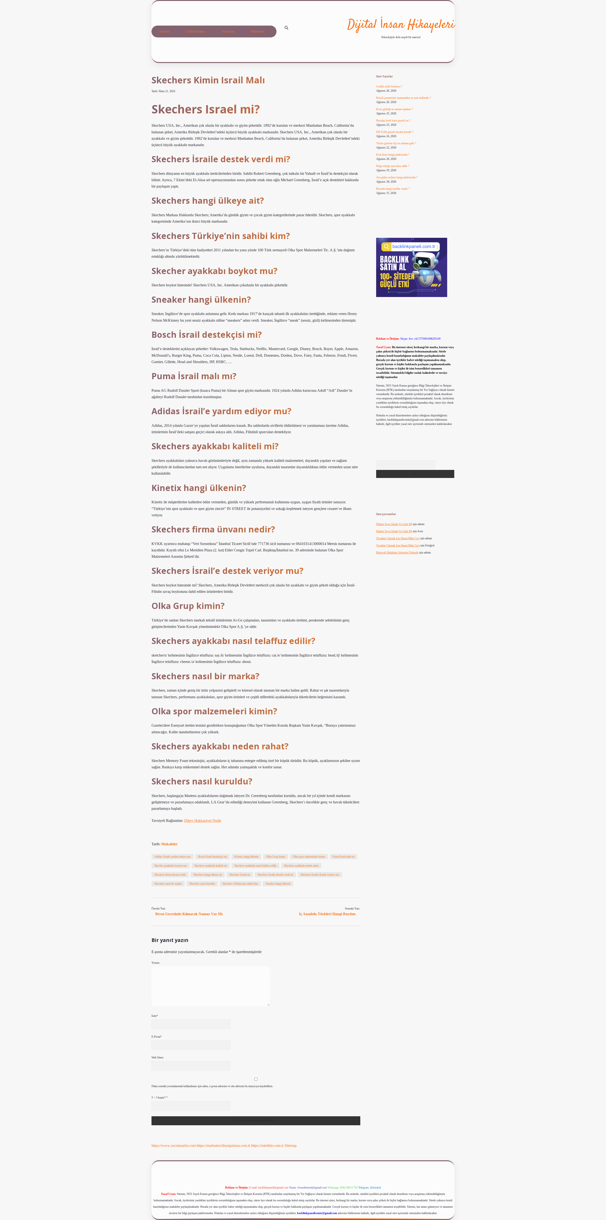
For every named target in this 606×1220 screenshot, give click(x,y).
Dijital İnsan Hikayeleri (400, 25)
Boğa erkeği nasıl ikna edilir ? (392, 166)
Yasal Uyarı (228, 31)
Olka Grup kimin (275, 856)
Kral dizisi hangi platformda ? (392, 154)
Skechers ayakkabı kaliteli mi (210, 865)
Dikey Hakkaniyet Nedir (202, 821)
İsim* (155, 1015)
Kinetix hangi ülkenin (246, 856)
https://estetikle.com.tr (267, 1145)
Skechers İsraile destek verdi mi (275, 874)
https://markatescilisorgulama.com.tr (223, 1145)
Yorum (155, 962)
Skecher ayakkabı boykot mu (170, 865)
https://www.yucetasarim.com (174, 1145)
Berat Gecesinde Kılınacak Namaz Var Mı (189, 914)
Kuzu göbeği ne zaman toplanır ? (394, 109)
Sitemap (291, 1145)
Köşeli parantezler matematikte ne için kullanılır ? (403, 97)
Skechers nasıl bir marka (168, 883)
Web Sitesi (157, 1057)
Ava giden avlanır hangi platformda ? (396, 177)
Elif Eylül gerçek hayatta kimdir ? (394, 132)
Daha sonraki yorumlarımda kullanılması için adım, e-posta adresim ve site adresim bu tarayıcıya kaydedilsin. (212, 1086)
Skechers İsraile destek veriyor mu (320, 874)
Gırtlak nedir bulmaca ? (389, 86)
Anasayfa (164, 31)
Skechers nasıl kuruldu (202, 883)
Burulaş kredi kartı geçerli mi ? (393, 120)
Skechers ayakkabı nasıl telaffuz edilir (255, 865)
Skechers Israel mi (239, 874)
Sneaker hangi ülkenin (278, 883)
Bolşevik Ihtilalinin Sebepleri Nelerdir (397, 552)
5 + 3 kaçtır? (160, 1097)
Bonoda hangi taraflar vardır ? (393, 188)
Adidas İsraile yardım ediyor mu (172, 856)
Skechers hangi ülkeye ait (207, 874)
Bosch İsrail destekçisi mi (212, 856)
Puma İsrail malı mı (343, 856)
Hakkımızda (257, 31)
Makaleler (169, 844)
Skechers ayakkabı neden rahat (301, 865)
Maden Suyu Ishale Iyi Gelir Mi (394, 524)
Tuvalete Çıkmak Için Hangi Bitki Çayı (398, 538)
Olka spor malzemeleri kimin (309, 856)
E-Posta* (157, 1036)
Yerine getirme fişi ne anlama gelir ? (396, 143)
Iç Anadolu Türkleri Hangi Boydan (327, 914)
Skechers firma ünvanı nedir (170, 874)
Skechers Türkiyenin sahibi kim (240, 883)
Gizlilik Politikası (195, 31)
